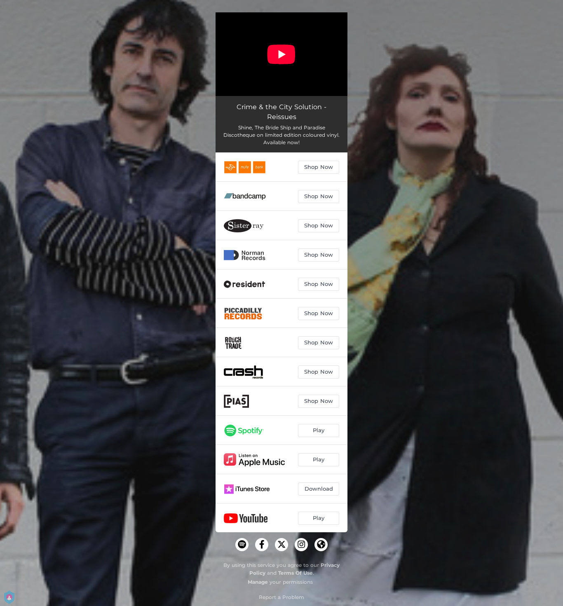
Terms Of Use (295, 573)
